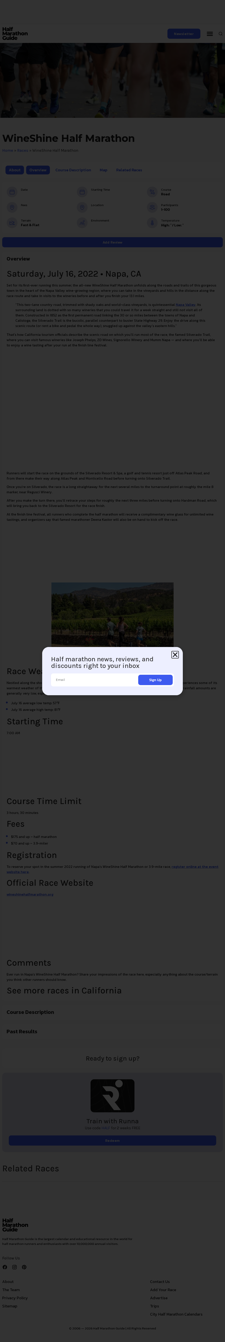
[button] (175, 654)
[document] (112, 671)
